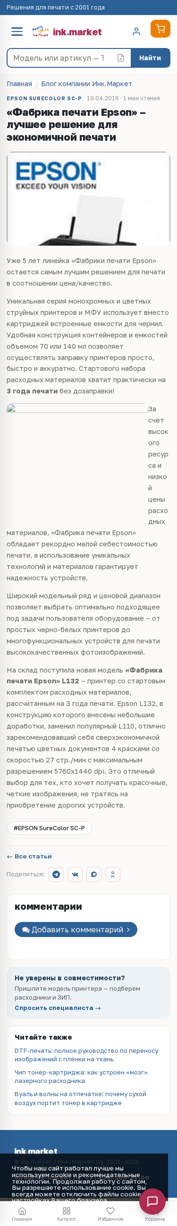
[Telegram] (56, 874)
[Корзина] (160, 29)
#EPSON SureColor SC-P (49, 828)
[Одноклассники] (112, 874)
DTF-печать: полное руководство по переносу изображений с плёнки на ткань (86, 1055)
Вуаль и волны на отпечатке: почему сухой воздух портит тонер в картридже (80, 1098)
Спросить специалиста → (58, 1008)
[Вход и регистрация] (136, 31)
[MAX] (93, 874)
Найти (150, 58)
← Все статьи (29, 856)
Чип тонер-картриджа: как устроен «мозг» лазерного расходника (81, 1076)
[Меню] (17, 31)
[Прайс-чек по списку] (121, 58)
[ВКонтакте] (75, 874)
